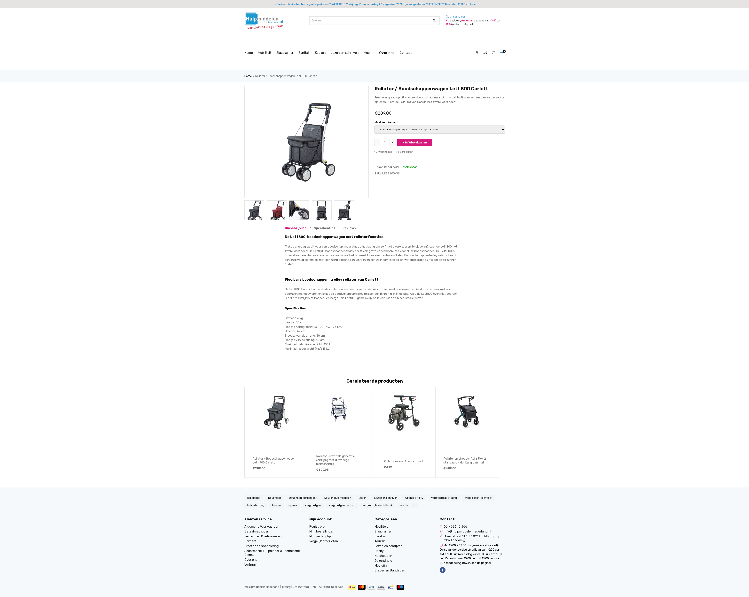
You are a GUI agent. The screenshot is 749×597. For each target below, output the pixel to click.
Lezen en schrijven (345, 53)
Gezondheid (383, 561)
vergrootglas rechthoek (377, 505)
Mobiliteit (264, 53)
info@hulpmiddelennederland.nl (467, 531)
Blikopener (253, 498)
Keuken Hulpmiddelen (337, 498)
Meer (367, 53)
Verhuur (250, 564)
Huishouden (383, 556)
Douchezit (274, 498)
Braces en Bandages (389, 570)
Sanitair (304, 53)
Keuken (320, 53)
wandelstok (407, 505)
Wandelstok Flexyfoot (479, 498)
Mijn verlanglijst (321, 536)
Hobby (379, 551)
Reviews (349, 228)
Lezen (363, 498)
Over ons (387, 53)
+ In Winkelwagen (415, 142)
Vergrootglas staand (444, 498)
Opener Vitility (414, 498)
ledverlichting (255, 505)
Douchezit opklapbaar (303, 498)
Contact (406, 53)
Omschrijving (296, 228)
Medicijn (380, 565)
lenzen (276, 505)
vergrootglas (313, 505)
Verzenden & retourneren (263, 536)
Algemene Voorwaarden (261, 526)
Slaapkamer (284, 53)
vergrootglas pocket (342, 505)
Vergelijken (406, 152)
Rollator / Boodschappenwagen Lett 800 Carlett (286, 76)
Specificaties (324, 228)
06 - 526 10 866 (456, 16)
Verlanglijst (385, 152)
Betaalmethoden (256, 531)
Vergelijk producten (323, 541)
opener (292, 505)
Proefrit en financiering (261, 546)
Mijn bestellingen (321, 531)
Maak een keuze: (386, 122)
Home (248, 53)
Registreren (318, 526)
